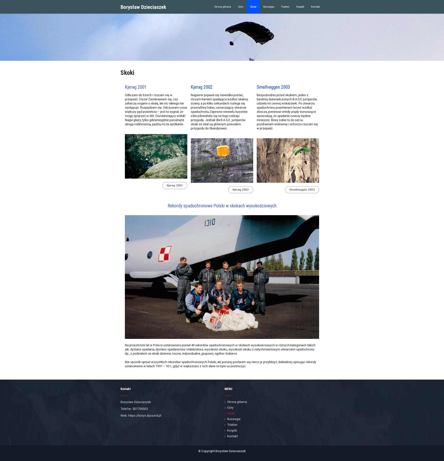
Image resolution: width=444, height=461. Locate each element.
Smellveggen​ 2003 (273, 87)
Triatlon (285, 6)
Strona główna (222, 6)
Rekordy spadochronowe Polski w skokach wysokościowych (222, 206)
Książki (300, 6)
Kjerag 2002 (201, 87)
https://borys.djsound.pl (144, 415)
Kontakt (315, 6)
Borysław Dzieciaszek (143, 7)
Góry (240, 6)
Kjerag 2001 (136, 87)
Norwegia (268, 6)
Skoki (253, 6)
